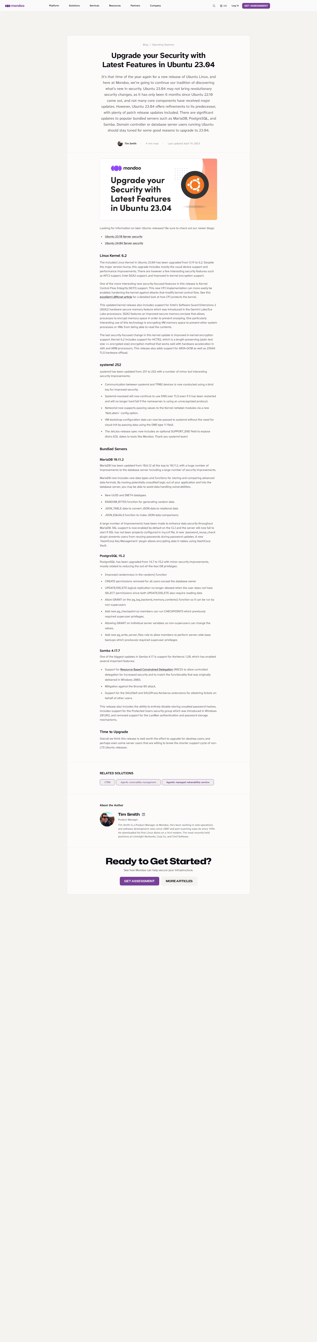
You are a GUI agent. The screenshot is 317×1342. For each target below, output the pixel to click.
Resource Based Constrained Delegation (146, 669)
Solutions (74, 5)
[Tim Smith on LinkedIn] (143, 814)
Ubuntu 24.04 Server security (124, 243)
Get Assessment (256, 5)
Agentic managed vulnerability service (187, 782)
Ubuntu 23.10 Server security (123, 236)
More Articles (179, 881)
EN (225, 5)
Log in (235, 5)
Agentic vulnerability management (138, 782)
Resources (115, 5)
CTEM (107, 782)
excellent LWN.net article (116, 297)
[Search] (214, 6)
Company (155, 5)
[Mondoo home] (14, 6)
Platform (54, 5)
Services (94, 5)
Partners (135, 5)
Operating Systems (163, 44)
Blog (145, 44)
